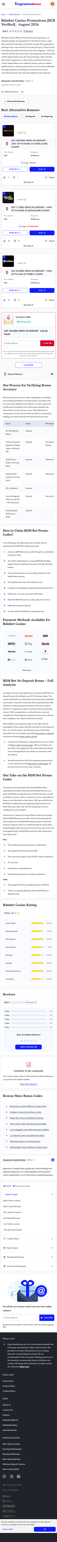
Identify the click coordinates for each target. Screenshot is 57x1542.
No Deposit (30, 116)
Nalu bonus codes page (38, 763)
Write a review (27, 1047)
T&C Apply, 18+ (28, 182)
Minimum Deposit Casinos (14, 1464)
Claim (46, 343)
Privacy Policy (9, 1386)
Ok (45, 1529)
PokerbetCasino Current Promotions (25, 1141)
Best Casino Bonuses (12, 1206)
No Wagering (47, 116)
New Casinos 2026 (11, 1469)
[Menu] (3, 4)
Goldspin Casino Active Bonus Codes (25, 1112)
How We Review (10, 1430)
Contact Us (8, 1410)
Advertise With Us (10, 1420)
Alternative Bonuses (16, 101)
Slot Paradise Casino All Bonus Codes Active (28, 1147)
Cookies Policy (9, 1391)
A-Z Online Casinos (11, 1224)
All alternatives (11, 116)
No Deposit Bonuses (11, 1218)
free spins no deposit (45, 733)
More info (13, 169)
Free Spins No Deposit (12, 1230)
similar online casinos (28, 736)
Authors (6, 1415)
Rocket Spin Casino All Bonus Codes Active (28, 1106)
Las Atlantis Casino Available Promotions (27, 1135)
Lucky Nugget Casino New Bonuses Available (29, 1129)
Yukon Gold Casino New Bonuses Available (28, 1124)
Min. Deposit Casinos (12, 1212)
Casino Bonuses (14, 14)
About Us (7, 1405)
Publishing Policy (10, 1425)
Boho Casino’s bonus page (21, 745)
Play (41, 169)
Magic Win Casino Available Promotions (27, 1118)
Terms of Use (8, 1381)
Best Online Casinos (11, 1200)
